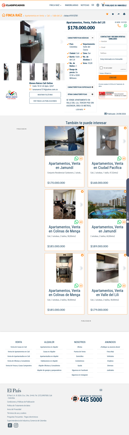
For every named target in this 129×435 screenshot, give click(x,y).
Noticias (85, 5)
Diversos (110, 366)
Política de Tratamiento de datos (18, 405)
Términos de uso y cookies (16, 413)
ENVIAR (112, 77)
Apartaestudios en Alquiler (49, 356)
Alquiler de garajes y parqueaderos (49, 370)
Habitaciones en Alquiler (49, 361)
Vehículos (110, 356)
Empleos (110, 361)
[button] (81, 38)
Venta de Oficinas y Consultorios (18, 361)
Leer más (79, 110)
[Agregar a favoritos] (113, 14)
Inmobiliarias (71, 5)
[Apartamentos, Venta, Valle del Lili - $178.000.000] (32, 41)
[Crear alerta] (107, 14)
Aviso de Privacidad (14, 409)
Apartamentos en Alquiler (49, 347)
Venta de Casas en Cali (19, 347)
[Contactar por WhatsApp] (125, 26)
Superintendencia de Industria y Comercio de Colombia (26, 421)
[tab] (80, 38)
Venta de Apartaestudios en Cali (18, 356)
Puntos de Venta (80, 352)
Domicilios (79, 356)
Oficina (79, 347)
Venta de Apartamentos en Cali (19, 352)
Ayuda (80, 366)
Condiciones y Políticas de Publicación (21, 402)
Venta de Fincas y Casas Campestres (19, 366)
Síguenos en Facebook (80, 370)
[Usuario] (97, 5)
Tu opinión (127, 215)
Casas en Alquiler (49, 352)
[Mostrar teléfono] (119, 26)
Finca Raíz (55, 5)
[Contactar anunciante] (81, 159)
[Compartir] (118, 14)
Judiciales (110, 370)
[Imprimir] (124, 14)
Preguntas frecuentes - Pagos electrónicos (22, 417)
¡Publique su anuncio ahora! (110, 347)
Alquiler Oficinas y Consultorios (49, 366)
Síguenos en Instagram (80, 375)
